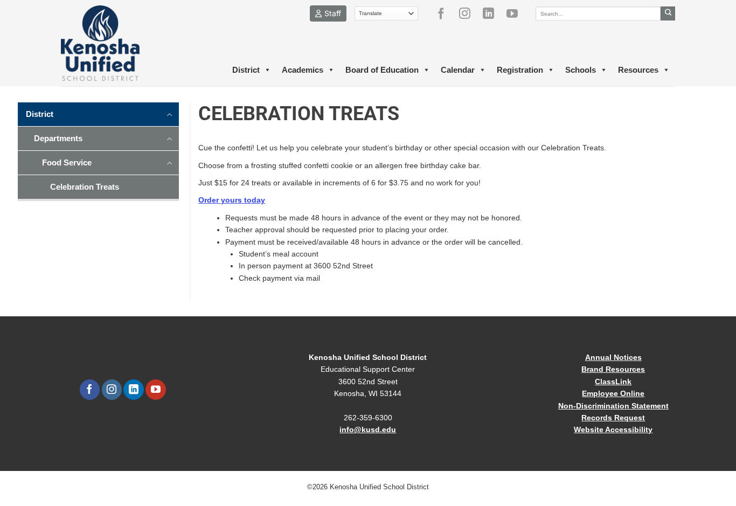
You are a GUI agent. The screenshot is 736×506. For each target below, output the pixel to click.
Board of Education (382, 69)
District (246, 69)
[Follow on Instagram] (468, 13)
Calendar (458, 69)
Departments (58, 138)
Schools (580, 69)
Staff (332, 13)
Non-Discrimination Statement (613, 405)
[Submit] (668, 13)
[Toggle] (169, 114)
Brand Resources (613, 369)
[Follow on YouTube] (516, 13)
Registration (520, 69)
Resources (638, 69)
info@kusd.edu (367, 429)
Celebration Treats (84, 186)
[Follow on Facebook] (445, 13)
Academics (302, 69)
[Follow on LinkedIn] (492, 13)
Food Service (67, 162)
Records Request (613, 417)
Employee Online (613, 393)
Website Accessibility (613, 429)
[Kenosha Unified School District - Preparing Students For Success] (109, 43)
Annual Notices (613, 357)
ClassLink (613, 381)
